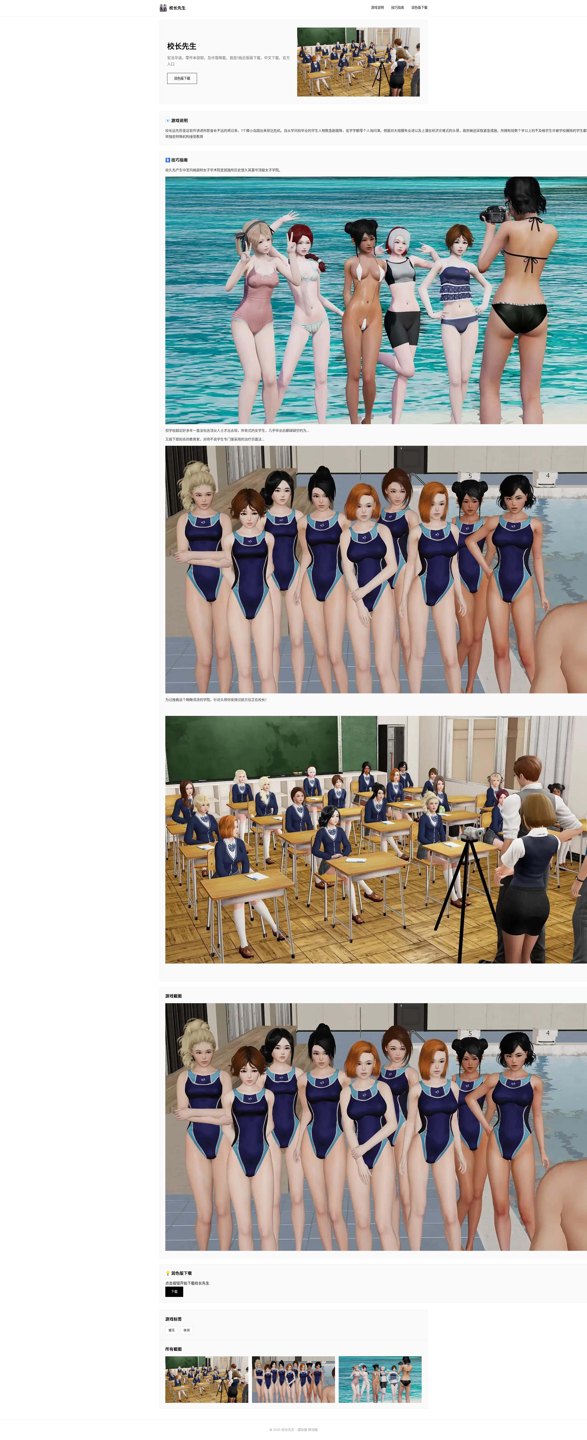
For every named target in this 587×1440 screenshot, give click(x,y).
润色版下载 (419, 7)
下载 (174, 1291)
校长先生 (177, 8)
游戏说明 (377, 7)
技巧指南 (397, 7)
